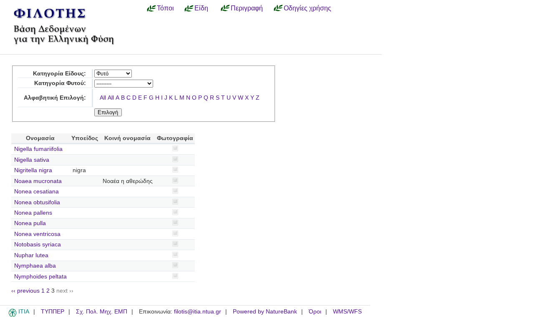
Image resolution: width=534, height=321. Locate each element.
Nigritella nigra (33, 170)
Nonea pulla (30, 223)
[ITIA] (12, 315)
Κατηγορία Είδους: (59, 73)
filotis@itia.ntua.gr (197, 311)
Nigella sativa (31, 160)
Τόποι (165, 8)
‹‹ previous (25, 291)
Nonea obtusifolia (37, 202)
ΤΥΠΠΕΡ (52, 311)
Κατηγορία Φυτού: (60, 83)
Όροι (315, 311)
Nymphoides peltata (40, 276)
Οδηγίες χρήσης (307, 8)
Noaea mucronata (38, 181)
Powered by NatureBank (265, 311)
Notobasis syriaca (37, 244)
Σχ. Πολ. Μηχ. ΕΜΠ (101, 311)
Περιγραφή (247, 8)
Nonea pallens (33, 213)
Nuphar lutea (31, 255)
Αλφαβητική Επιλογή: (55, 98)
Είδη (201, 8)
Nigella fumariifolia (38, 149)
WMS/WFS (347, 311)
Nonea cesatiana (36, 191)
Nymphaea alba (35, 266)
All (103, 98)
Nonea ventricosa (37, 234)
